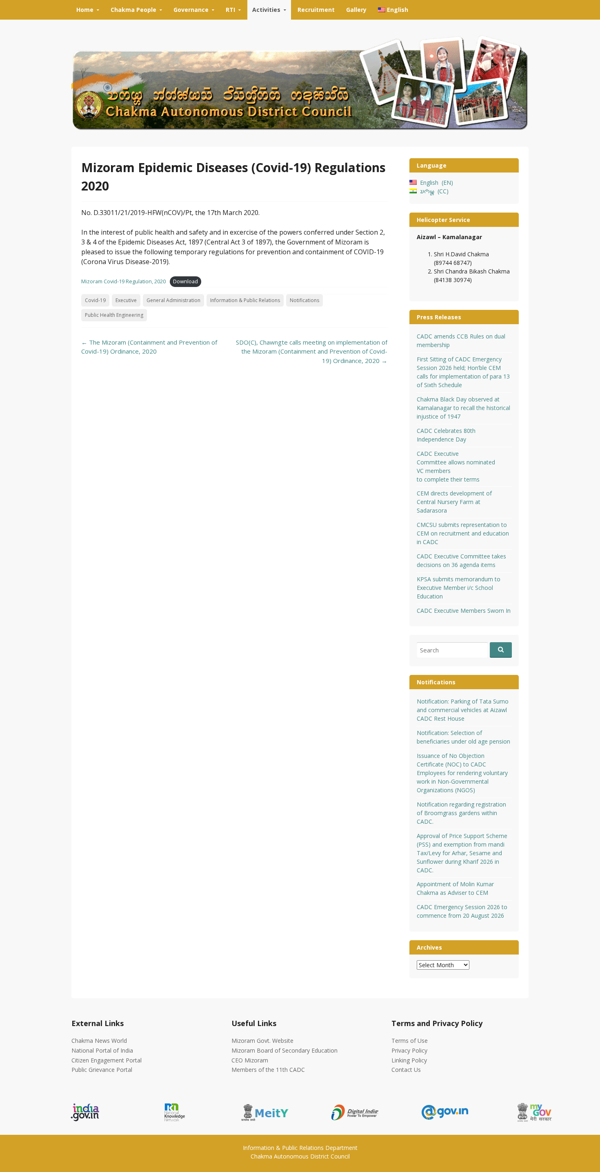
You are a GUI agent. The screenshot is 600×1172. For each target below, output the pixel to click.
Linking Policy (409, 1060)
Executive (126, 300)
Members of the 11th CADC (268, 1069)
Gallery (356, 9)
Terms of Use (409, 1040)
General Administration (173, 300)
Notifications (304, 300)
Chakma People (133, 9)
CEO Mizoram (249, 1060)
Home (84, 9)
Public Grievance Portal (101, 1069)
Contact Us (406, 1069)
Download (185, 281)
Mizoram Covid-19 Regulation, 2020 (123, 281)
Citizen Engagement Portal (106, 1060)
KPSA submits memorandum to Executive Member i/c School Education (458, 587)
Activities (266, 9)
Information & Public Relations (245, 300)
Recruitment (316, 9)
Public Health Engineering (114, 314)
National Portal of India (102, 1050)
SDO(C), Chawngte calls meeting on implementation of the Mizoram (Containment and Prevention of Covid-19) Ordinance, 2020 (311, 351)
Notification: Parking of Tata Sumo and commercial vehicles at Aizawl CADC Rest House (463, 709)
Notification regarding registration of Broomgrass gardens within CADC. (461, 812)
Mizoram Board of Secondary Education (284, 1050)
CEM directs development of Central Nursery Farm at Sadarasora (454, 501)
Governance (191, 9)
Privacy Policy (409, 1050)
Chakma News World (99, 1040)
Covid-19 (95, 300)
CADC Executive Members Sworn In (464, 610)
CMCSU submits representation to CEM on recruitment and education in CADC (463, 533)
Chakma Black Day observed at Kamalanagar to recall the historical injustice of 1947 (463, 407)
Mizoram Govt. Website (262, 1040)
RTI (230, 9)
